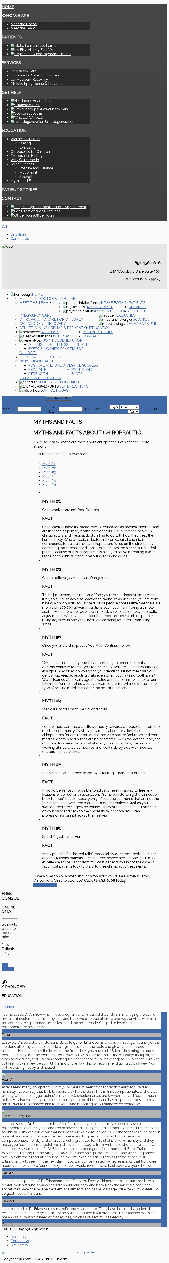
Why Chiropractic (25, 160)
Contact (12, 198)
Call (5, 227)
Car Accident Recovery (29, 79)
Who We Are (15, 15)
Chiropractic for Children (30, 151)
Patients (12, 37)
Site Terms (19, 1245)
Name (7, 409)
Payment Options (112, 311)
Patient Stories (19, 189)
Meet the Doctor (24, 24)
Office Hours (55, 390)
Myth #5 (49, 481)
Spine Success (22, 164)
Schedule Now (45, 885)
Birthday (92, 409)
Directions (19, 234)
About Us (18, 1237)
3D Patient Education (40, 378)
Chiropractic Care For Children (35, 75)
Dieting (25, 143)
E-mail (49, 409)
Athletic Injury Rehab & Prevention (38, 84)
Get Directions (73, 386)
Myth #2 (49, 468)
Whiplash (63, 336)
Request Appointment (59, 382)
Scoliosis (50, 332)
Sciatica (141, 319)
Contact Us (20, 239)
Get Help (11, 92)
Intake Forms (113, 303)
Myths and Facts (24, 181)
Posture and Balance (36, 168)
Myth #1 (48, 464)
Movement (28, 172)
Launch (8, 1007)
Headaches (124, 315)
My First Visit (100, 307)
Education (14, 130)
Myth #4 (49, 476)
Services (11, 62)
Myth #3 (49, 472)
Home (8, 6)
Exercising (27, 147)
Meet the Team (23, 28)
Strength (26, 177)
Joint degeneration (63, 340)
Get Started (8, 967)
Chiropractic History (27, 156)
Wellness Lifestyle (25, 139)
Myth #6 (49, 485)
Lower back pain (141, 324)
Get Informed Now (58, 398)
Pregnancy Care (23, 71)
